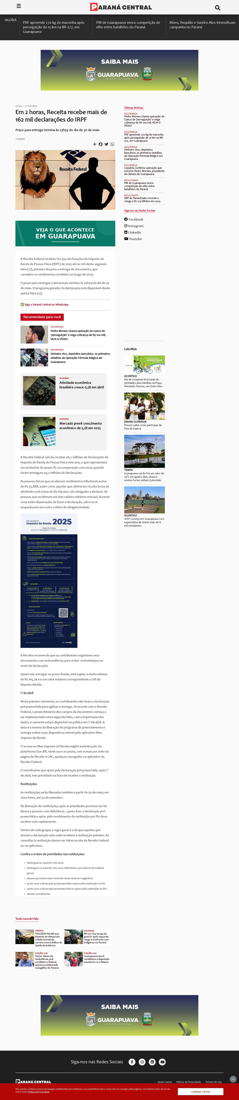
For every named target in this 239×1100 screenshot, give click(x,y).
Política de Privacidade (188, 1081)
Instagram (135, 226)
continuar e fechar (200, 1091)
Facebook (135, 220)
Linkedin (134, 233)
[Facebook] (132, 1062)
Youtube (135, 239)
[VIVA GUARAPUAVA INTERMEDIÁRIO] (65, 245)
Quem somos (165, 1081)
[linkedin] (152, 1062)
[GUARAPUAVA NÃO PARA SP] (119, 90)
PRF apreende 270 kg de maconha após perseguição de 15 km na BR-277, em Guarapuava (143, 138)
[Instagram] (142, 1062)
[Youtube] (162, 1062)
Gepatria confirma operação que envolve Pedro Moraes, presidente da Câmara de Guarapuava (144, 171)
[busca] (218, 9)
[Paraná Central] (121, 7)
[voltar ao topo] (233, 1079)
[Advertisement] (144, 292)
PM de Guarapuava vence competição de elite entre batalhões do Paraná (139, 186)
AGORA (10, 20)
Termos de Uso (213, 1081)
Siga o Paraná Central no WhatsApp (46, 304)
